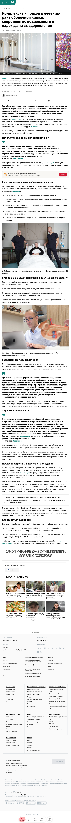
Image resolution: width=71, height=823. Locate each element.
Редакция (5, 660)
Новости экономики (13, 714)
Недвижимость (11, 738)
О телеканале (6, 666)
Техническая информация (32, 676)
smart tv (31, 803)
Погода (8, 702)
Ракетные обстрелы (33, 689)
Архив (49, 666)
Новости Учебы (54, 714)
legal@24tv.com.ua (26, 794)
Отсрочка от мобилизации (57, 701)
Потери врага (31, 706)
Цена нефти (9, 717)
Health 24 (5, 8)
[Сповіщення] (69, 2)
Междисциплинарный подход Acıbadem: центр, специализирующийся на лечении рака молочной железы (35, 132)
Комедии (30, 724)
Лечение (11, 8)
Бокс (28, 740)
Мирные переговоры (33, 694)
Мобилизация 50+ (54, 694)
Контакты (50, 657)
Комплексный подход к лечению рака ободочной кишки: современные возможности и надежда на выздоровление (42, 8)
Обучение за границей (56, 729)
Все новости (10, 687)
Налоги (8, 729)
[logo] (12, 2)
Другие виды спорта (33, 750)
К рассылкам (59, 761)
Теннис (29, 745)
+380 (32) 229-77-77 (15, 793)
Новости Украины (11, 692)
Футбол (29, 743)
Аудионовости (10, 699)
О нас (4, 657)
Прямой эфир (10, 694)
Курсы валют (10, 719)
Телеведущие (6, 669)
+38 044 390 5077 (42, 640)
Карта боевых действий (34, 692)
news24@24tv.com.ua (10, 640)
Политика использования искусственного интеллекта (33, 661)
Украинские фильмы (33, 719)
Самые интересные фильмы (35, 717)
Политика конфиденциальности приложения (34, 665)
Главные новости (11, 689)
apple (20, 803)
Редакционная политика (10, 663)
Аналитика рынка (11, 740)
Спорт (29, 738)
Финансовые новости (12, 722)
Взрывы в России (32, 704)
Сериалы (30, 727)
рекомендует (49, 163)
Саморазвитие (53, 726)
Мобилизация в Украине (57, 687)
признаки (16, 191)
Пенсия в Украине (11, 731)
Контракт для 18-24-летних (57, 699)
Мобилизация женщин (56, 696)
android (10, 803)
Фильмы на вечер (32, 722)
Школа (51, 721)
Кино (29, 714)
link (37, 648)
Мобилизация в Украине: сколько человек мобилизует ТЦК (58, 706)
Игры (49, 672)
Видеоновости (10, 697)
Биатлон (29, 748)
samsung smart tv (42, 803)
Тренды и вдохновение (13, 745)
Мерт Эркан (16, 119)
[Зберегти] (62, 100)
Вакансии (50, 660)
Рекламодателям (7, 672)
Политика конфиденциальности (34, 657)
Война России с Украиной (36, 687)
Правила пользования (9, 676)
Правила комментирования (33, 673)
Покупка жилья (10, 743)
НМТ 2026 (51, 724)
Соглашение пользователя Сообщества (32, 670)
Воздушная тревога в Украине (36, 697)
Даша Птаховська (11, 95)
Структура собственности (55, 663)
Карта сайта (51, 669)
